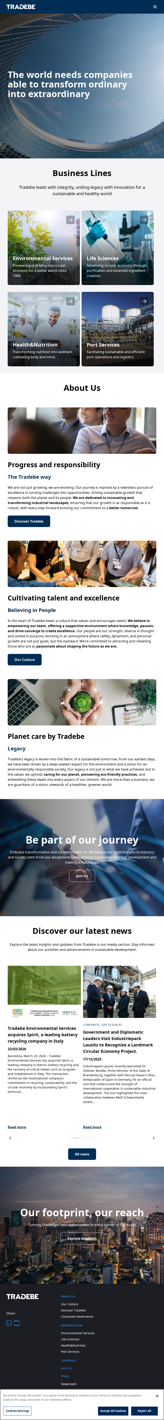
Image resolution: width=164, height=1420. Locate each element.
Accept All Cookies (113, 1411)
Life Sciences (70, 1339)
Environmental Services (78, 1333)
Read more (17, 1127)
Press (65, 1376)
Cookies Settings (17, 1411)
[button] (10, 1138)
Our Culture (25, 659)
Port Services (70, 1352)
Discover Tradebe (29, 521)
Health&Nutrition (73, 1345)
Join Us (82, 876)
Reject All (144, 1411)
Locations (68, 1360)
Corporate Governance (77, 1316)
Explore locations (82, 1238)
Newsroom (68, 1384)
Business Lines (71, 1325)
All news (82, 1154)
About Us (68, 1296)
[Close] (157, 1396)
